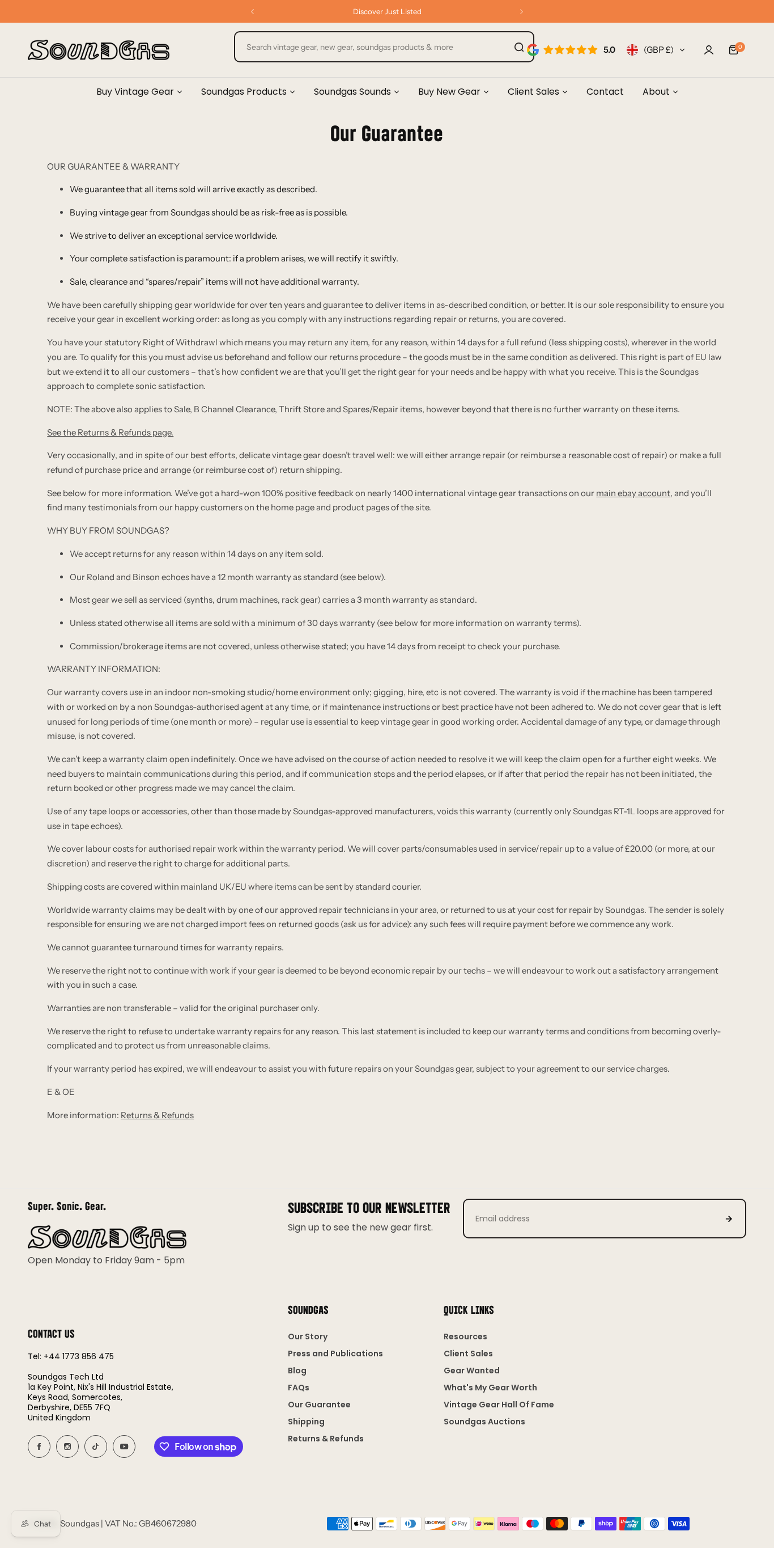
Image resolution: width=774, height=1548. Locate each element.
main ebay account (633, 493)
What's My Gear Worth (490, 1387)
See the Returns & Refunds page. (110, 432)
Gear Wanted (472, 1370)
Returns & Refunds (157, 1115)
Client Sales (468, 1353)
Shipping (306, 1421)
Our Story (308, 1336)
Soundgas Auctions (484, 1421)
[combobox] (384, 46)
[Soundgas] (98, 50)
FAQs (298, 1387)
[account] (708, 49)
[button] (252, 11)
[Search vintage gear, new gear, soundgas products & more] (519, 46)
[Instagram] (67, 1446)
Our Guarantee (319, 1404)
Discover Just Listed (387, 11)
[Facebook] (39, 1446)
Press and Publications (335, 1353)
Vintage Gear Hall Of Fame (499, 1404)
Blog (297, 1370)
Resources (465, 1336)
